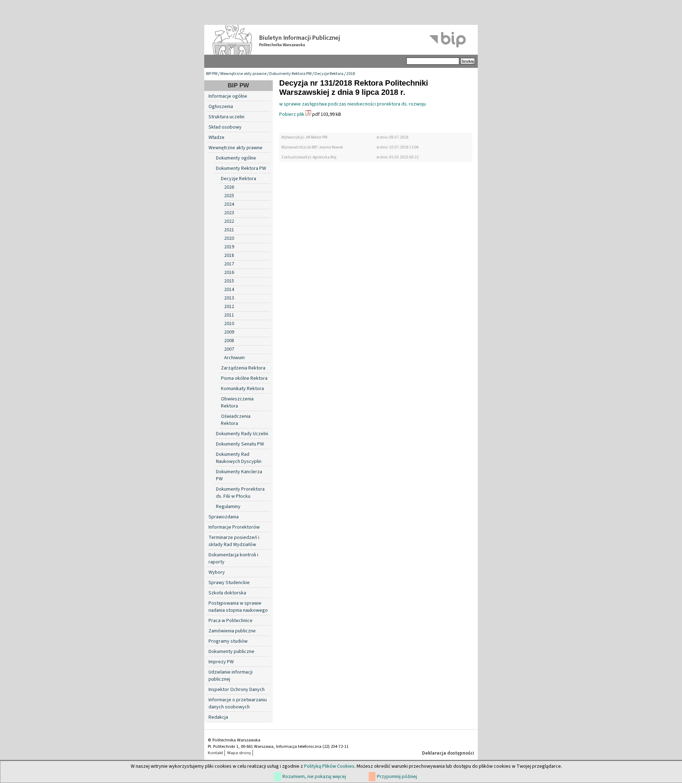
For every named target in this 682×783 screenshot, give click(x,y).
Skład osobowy (225, 127)
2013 (229, 298)
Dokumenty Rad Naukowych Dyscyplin (238, 458)
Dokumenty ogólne (236, 158)
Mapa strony (239, 753)
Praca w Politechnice (231, 620)
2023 (229, 212)
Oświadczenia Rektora (235, 420)
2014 (229, 289)
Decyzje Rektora (328, 74)
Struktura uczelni (226, 116)
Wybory (217, 572)
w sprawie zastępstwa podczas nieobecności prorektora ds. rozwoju (352, 104)
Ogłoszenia (221, 106)
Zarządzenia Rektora (243, 368)
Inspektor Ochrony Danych (237, 689)
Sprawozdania (224, 516)
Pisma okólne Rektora (244, 378)
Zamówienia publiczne (232, 630)
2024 (229, 204)
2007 (229, 349)
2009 (229, 332)
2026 (229, 187)
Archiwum (234, 357)
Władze (216, 137)
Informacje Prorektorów (234, 527)
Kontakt (215, 753)
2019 (229, 246)
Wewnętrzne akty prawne (243, 74)
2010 (229, 323)
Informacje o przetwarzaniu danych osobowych (238, 703)
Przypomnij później (397, 776)
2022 (229, 221)
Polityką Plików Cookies (329, 766)
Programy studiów (228, 641)
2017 (229, 264)
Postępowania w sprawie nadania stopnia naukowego (238, 607)
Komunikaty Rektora (242, 388)
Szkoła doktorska (227, 592)
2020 (229, 238)
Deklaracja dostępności (448, 753)
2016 (229, 272)
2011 (229, 315)
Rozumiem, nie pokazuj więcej (314, 776)
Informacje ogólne (228, 96)
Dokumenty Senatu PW (240, 444)
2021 (229, 229)
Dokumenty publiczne (231, 651)
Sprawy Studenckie (229, 582)
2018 (350, 74)
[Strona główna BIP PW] (341, 40)
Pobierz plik (291, 114)
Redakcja (218, 717)
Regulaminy (228, 506)
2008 (229, 340)
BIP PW (211, 74)
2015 (229, 281)
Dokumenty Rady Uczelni (242, 433)
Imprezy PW (221, 661)
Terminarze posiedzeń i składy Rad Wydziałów (234, 541)
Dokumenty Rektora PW (290, 74)
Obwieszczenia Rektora (237, 402)
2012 (229, 306)
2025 (229, 195)
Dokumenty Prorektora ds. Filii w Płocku (240, 493)
